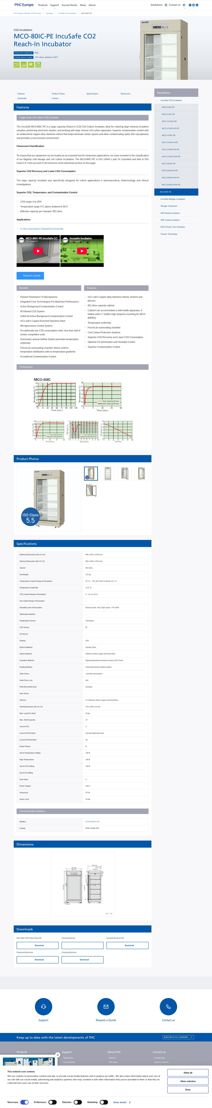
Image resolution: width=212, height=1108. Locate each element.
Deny (188, 1089)
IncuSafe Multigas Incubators (172, 199)
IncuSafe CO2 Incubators (67, 13)
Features (21, 94)
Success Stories (69, 5)
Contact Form (159, 1058)
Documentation (69, 1062)
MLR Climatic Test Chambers (172, 227)
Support (54, 5)
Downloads (22, 98)
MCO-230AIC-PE (168, 164)
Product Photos (58, 94)
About (92, 5)
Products (42, 5)
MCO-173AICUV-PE (170, 142)
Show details (119, 1102)
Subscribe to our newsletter (178, 1037)
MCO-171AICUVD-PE (170, 128)
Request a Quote (32, 275)
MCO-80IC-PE (165, 192)
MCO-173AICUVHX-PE (171, 157)
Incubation (49, 13)
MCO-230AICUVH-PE (170, 178)
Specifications (92, 94)
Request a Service (161, 1062)
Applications (68, 1058)
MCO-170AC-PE (168, 114)
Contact (54, 98)
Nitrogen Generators (168, 206)
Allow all (188, 1072)
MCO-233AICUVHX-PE (171, 185)
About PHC (114, 1052)
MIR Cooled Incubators (170, 220)
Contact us (159, 1052)
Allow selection (188, 1081)
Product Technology (168, 234)
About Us (112, 1058)
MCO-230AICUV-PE (170, 171)
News (83, 5)
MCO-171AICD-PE (169, 121)
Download (39, 945)
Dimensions (125, 94)
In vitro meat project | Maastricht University (41, 229)
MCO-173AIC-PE (168, 135)
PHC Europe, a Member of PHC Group (27, 13)
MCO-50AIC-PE (168, 107)
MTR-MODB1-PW (92, 822)
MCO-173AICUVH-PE (170, 150)
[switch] (52, 1102)
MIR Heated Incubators (170, 213)
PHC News (113, 1062)
